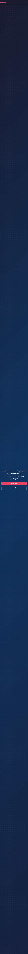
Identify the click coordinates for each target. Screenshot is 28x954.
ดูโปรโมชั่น (14, 488)
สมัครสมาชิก (14, 483)
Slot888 (3, 2)
